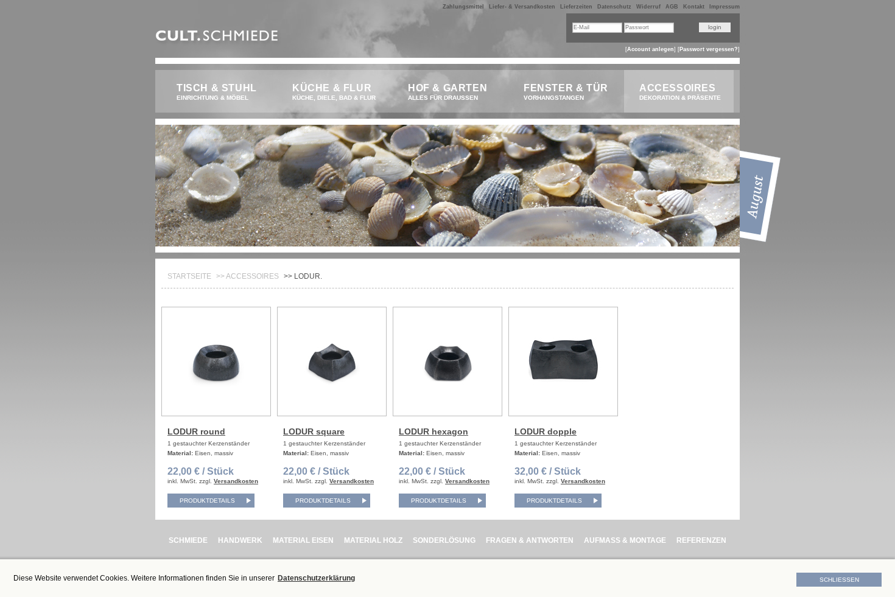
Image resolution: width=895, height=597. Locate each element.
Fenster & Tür (566, 92)
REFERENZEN (701, 540)
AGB (671, 7)
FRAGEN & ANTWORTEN (530, 540)
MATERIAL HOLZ (373, 540)
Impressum (724, 7)
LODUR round (196, 431)
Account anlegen (650, 49)
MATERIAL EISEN (303, 540)
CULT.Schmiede (218, 38)
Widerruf (648, 7)
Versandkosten (236, 481)
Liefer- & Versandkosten (522, 7)
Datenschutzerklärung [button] (316, 578)
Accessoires (680, 92)
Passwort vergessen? (708, 49)
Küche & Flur (334, 92)
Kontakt (693, 7)
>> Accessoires (247, 276)
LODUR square (314, 431)
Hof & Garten (447, 92)
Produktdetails (207, 500)
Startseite (189, 276)
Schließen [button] (839, 579)
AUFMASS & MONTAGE (625, 540)
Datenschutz (614, 7)
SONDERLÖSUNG (444, 540)
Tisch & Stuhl (217, 92)
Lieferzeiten (576, 7)
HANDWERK (240, 540)
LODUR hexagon (433, 431)
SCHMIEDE (188, 540)
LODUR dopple (545, 431)
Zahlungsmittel (463, 7)
